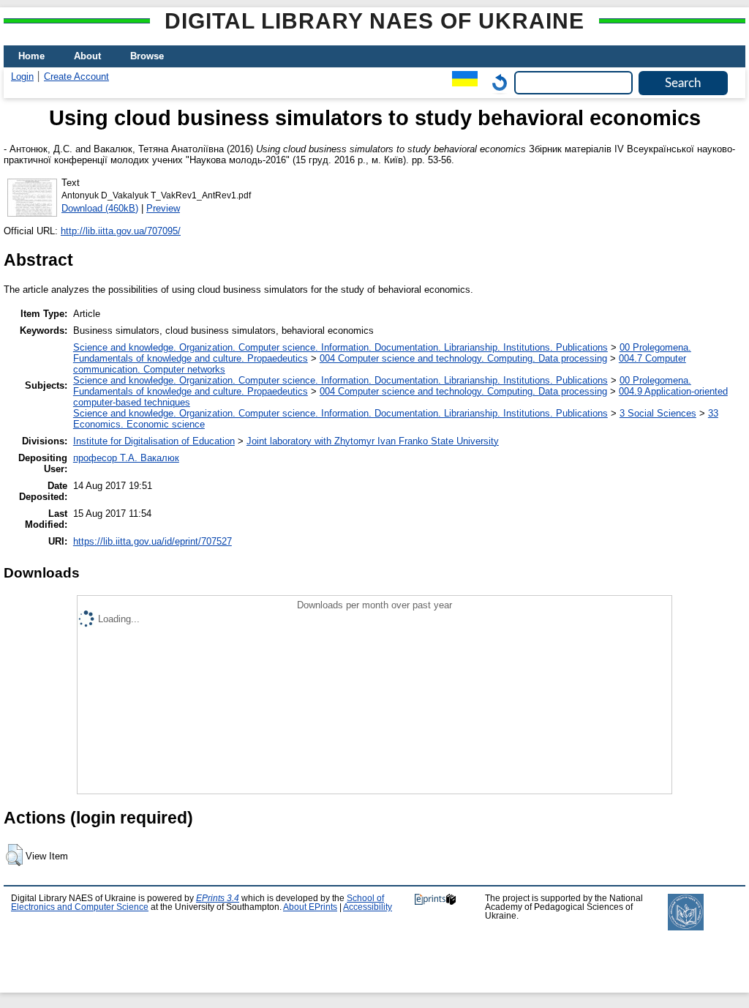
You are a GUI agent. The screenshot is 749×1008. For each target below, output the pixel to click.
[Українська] (461, 82)
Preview (163, 208)
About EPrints (310, 907)
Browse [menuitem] (147, 56)
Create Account (76, 76)
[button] (14, 855)
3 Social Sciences (658, 413)
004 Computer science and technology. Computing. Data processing (463, 358)
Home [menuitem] (31, 56)
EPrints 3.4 (217, 898)
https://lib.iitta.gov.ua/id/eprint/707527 (152, 541)
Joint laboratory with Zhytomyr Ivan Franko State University (372, 441)
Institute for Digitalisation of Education (154, 441)
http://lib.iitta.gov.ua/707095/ (121, 230)
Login (22, 76)
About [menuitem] (87, 56)
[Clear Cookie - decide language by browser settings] (496, 82)
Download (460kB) (99, 208)
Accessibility (367, 907)
